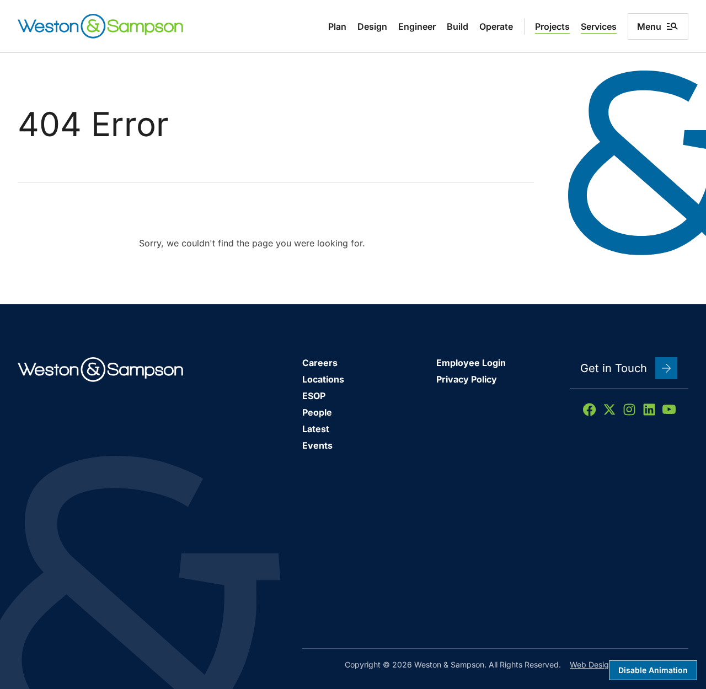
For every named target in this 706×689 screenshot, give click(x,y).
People (317, 412)
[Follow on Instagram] (629, 409)
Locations (323, 379)
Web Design (591, 664)
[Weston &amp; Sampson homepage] (100, 26)
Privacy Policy (466, 379)
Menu (649, 26)
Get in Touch (613, 368)
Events (317, 445)
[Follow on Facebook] (589, 409)
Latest (315, 428)
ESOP (313, 395)
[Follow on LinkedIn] (649, 409)
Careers (320, 362)
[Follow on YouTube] (669, 409)
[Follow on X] (609, 409)
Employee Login (471, 362)
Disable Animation (653, 670)
